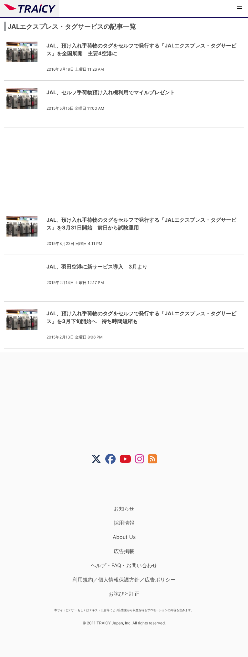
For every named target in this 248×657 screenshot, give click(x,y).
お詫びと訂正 (124, 594)
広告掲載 (124, 551)
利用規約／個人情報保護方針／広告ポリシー (124, 579)
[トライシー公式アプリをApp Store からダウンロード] (128, 484)
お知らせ (124, 508)
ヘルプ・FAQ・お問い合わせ (124, 565)
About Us (124, 537)
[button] (239, 8)
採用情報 (124, 523)
